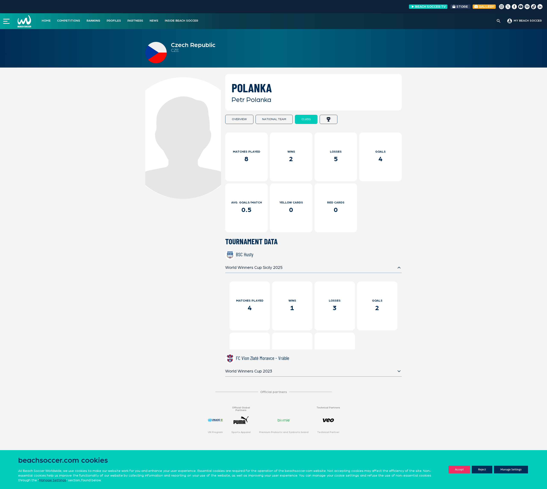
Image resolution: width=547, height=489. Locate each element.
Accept (459, 469)
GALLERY (486, 6)
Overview (239, 119)
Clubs (306, 119)
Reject (482, 469)
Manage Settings (511, 469)
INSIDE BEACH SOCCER (181, 20)
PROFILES (114, 20)
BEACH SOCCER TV (430, 6)
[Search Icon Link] (498, 21)
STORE (462, 6)
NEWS (154, 20)
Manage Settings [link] (52, 480)
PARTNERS (135, 20)
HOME (46, 20)
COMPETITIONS (68, 20)
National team (274, 119)
